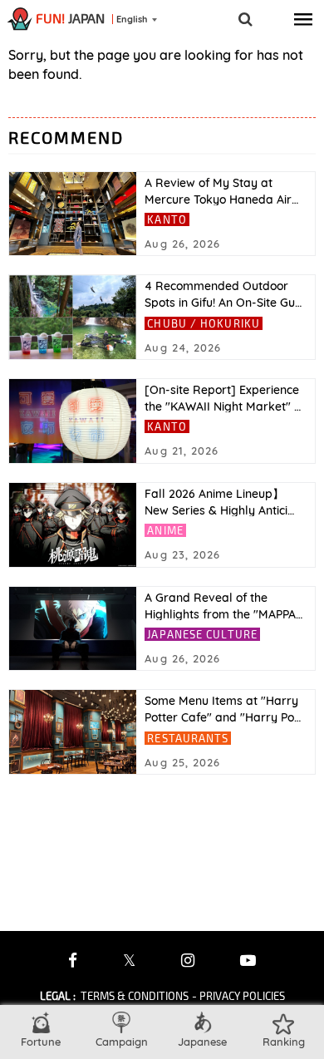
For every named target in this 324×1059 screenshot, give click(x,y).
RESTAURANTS (187, 738)
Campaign (122, 1041)
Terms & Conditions (135, 995)
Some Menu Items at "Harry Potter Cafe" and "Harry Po (223, 709)
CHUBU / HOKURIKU (203, 323)
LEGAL (58, 995)
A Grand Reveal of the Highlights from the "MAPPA (223, 606)
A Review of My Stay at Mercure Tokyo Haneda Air (221, 191)
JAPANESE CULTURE (202, 634)
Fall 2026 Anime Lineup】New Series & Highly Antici (219, 502)
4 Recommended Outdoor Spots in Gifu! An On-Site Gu (223, 294)
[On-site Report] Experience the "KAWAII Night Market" (223, 398)
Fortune (41, 1041)
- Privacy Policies (238, 995)
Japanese (202, 1041)
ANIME (165, 530)
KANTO (167, 219)
